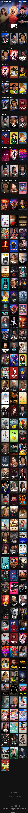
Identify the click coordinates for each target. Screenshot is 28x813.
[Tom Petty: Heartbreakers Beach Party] (23, 727)
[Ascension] (23, 271)
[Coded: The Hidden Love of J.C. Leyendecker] (5, 360)
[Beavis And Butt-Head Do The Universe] (23, 284)
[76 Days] (14, 221)
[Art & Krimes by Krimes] (23, 259)
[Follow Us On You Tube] (16, 806)
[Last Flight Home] (5, 525)
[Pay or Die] (5, 613)
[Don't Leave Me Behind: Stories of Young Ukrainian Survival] (23, 373)
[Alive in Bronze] (5, 246)
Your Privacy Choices (14, 799)
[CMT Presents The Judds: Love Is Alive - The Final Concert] (14, 499)
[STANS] (14, 664)
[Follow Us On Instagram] (19, 806)
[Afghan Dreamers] (23, 233)
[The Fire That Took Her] (14, 411)
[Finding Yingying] (5, 411)
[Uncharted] (23, 740)
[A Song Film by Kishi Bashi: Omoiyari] (5, 689)
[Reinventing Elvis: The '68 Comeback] (5, 626)
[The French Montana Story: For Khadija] (5, 423)
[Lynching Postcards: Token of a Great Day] (14, 537)
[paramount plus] (7, 1)
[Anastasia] (23, 246)
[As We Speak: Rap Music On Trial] (14, 271)
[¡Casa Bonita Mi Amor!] (23, 309)
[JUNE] (23, 499)
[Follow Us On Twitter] (12, 806)
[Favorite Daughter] (23, 398)
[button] (2, 1)
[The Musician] (23, 575)
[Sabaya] (23, 664)
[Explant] (5, 398)
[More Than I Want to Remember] (14, 575)
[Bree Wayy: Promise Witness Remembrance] (5, 309)
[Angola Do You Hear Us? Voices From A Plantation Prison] (5, 259)
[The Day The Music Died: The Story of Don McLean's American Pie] (14, 373)
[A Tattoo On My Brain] (5, 702)
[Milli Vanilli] (5, 575)
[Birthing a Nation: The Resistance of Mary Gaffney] (23, 297)
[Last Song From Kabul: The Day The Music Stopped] (14, 525)
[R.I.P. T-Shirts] (14, 613)
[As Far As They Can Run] (5, 271)
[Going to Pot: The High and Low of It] (14, 436)
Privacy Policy (18, 796)
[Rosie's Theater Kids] (5, 639)
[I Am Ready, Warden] (14, 461)
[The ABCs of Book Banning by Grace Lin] (23, 221)
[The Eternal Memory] (14, 385)
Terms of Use (10, 796)
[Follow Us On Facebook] (8, 806)
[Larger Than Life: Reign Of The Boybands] (14, 512)
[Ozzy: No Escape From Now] (14, 601)
